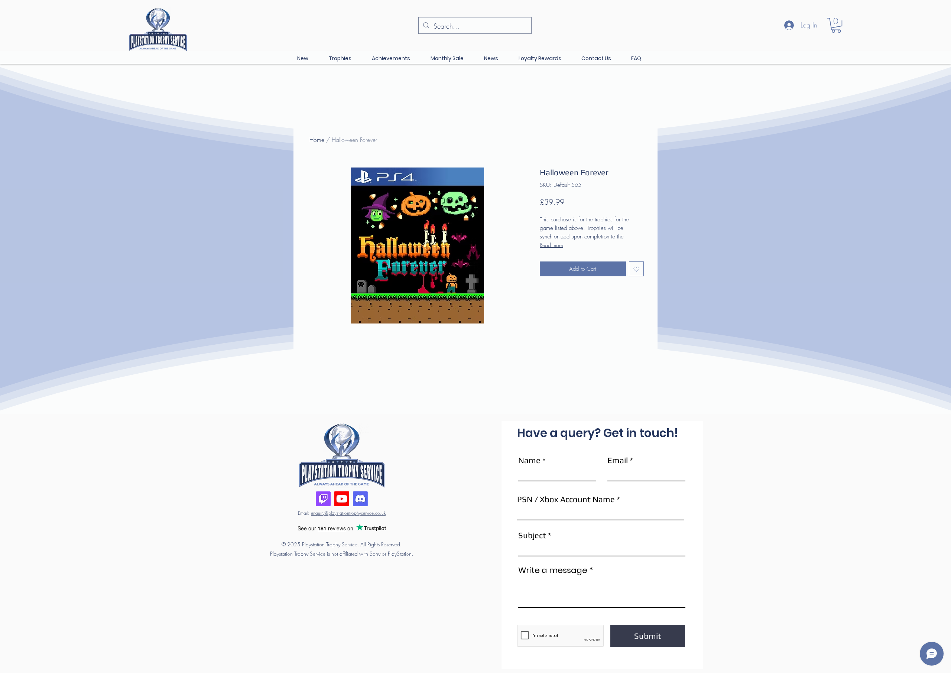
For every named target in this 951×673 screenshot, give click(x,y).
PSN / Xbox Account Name (566, 499)
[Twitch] (323, 498)
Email (617, 460)
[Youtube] (341, 498)
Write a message (552, 570)
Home (316, 140)
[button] (836, 25)
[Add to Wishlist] (636, 269)
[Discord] (360, 498)
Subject (532, 535)
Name (529, 460)
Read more (551, 244)
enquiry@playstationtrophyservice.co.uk (348, 513)
